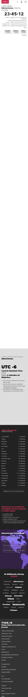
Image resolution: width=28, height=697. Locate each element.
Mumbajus (4, 473)
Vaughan (6, 607)
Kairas (3, 466)
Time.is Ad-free (6, 688)
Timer (3, 649)
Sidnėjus (3, 485)
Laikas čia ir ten (6, 633)
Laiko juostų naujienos (8, 669)
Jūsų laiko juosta (6, 636)
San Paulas (4, 446)
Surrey (19, 601)
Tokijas (23, 31)
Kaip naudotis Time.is (8, 693)
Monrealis (18, 596)
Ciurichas (4, 456)
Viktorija (13, 607)
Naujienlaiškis (5, 672)
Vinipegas (13, 610)
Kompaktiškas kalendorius (10, 655)
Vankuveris (18, 604)
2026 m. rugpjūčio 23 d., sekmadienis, (16, 18)
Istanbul (3, 463)
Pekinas (15, 31)
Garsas (3, 660)
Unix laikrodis (5, 679)
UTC (2, 449)
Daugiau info (6, 24)
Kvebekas (14, 590)
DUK (2, 691)
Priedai (3, 667)
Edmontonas (18, 581)
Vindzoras (21, 607)
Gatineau (14, 584)
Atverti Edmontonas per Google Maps (14, 545)
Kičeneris (6, 590)
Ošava (18, 598)
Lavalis (22, 590)
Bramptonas (7, 581)
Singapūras (4, 478)
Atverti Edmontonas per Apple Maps (14, 550)
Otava (10, 599)
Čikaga (3, 439)
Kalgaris (18, 587)
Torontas (3, 444)
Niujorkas (4, 441)
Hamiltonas (9, 587)
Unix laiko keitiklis (7, 681)
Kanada (14, 576)
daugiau (24, 35)
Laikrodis (4, 644)
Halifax (21, 584)
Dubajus (3, 470)
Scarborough (10, 601)
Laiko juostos (5, 639)
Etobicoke (7, 584)
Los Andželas (5, 436)
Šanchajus (4, 480)
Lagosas (3, 451)
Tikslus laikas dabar (7, 631)
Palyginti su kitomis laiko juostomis (14, 491)
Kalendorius (5, 652)
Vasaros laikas (6, 641)
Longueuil (14, 593)
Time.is (5, 1)
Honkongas (4, 475)
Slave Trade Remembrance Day (18, 20)
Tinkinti (3, 685)
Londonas (4, 453)
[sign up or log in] (21, 2)
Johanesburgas (5, 458)
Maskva (3, 468)
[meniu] (26, 2)
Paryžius (7, 31)
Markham (22, 593)
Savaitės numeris (7, 657)
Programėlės (5, 664)
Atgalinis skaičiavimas (8, 647)
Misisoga (8, 596)
